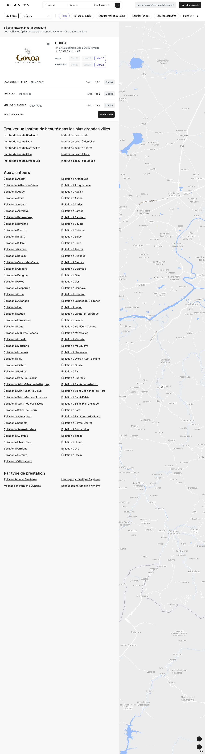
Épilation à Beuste (72, 223)
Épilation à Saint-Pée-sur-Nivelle (23, 403)
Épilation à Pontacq (73, 377)
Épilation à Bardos (72, 210)
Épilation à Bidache (73, 230)
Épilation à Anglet (14, 178)
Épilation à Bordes (72, 249)
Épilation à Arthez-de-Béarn (21, 185)
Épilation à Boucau (15, 255)
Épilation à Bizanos (15, 249)
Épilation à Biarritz (15, 230)
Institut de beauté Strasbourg (22, 160)
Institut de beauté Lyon (18, 141)
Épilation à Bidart (14, 236)
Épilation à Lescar (72, 320)
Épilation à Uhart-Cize (17, 442)
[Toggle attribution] (201, 751)
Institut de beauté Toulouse (78, 160)
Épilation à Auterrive (16, 210)
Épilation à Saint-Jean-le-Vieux (23, 390)
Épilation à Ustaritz (15, 455)
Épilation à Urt (70, 448)
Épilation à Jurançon (16, 300)
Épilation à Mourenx (16, 352)
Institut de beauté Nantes (76, 148)
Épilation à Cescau (72, 262)
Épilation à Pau (70, 371)
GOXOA (60, 43)
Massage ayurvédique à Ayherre (80, 479)
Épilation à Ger (70, 281)
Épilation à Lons (13, 326)
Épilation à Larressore (17, 320)
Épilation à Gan (70, 275)
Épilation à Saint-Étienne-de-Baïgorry (26, 384)
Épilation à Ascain (72, 191)
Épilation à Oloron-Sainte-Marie (80, 358)
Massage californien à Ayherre (22, 485)
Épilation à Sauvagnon (17, 416)
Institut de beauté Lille (74, 135)
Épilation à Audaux (15, 204)
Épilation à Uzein (71, 455)
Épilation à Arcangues (74, 178)
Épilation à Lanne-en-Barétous (80, 313)
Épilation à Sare (70, 410)
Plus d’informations (14, 114)
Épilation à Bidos (71, 236)
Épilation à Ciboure (15, 268)
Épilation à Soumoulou (75, 429)
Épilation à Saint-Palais (75, 397)
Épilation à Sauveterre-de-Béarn (80, 416)
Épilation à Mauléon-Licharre (78, 326)
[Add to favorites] (48, 44)
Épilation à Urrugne (15, 448)
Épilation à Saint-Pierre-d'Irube (80, 403)
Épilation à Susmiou (16, 435)
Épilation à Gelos (14, 281)
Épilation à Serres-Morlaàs (20, 429)
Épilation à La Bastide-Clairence (80, 300)
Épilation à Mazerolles (74, 333)
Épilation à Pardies (15, 371)
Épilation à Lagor (71, 307)
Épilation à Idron (14, 294)
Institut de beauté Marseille (77, 141)
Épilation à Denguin (16, 275)
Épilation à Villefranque (18, 461)
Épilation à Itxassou (73, 294)
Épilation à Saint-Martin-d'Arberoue (25, 397)
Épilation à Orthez (15, 365)
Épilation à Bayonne (16, 223)
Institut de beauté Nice (18, 154)
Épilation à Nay (13, 358)
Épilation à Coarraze (73, 268)
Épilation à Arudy (14, 191)
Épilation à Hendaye (73, 288)
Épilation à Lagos (14, 313)
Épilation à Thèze (71, 435)
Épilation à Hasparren (17, 288)
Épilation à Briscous (73, 255)
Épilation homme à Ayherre (20, 479)
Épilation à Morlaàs (73, 339)
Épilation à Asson (72, 198)
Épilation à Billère (14, 243)
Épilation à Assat (14, 198)
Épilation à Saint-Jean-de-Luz (79, 384)
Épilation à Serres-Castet (76, 422)
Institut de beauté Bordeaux (21, 135)
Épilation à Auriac (72, 204)
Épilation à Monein (15, 339)
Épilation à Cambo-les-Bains (21, 262)
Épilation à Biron (71, 243)
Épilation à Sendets (15, 422)
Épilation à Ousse (72, 365)
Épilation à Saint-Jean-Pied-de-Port (83, 390)
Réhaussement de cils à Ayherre (80, 485)
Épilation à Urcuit (71, 442)
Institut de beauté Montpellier (22, 148)
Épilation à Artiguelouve (76, 185)
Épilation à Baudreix (73, 217)
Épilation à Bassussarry (18, 217)
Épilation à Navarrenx (74, 352)
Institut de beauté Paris (75, 154)
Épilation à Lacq (13, 307)
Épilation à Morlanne (16, 345)
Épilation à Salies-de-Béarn (20, 410)
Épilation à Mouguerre (74, 345)
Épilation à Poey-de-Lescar (20, 377)
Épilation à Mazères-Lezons (21, 333)
